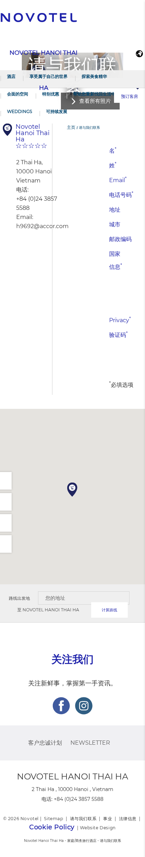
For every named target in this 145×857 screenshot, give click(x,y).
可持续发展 (56, 111)
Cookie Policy (52, 827)
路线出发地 (19, 598)
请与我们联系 (83, 818)
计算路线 (109, 609)
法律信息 (128, 818)
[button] (72, 489)
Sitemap (53, 818)
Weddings (19, 111)
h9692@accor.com (42, 226)
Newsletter (90, 742)
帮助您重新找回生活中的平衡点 (102, 94)
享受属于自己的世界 (49, 76)
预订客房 (129, 96)
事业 (107, 818)
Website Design (97, 827)
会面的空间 (17, 94)
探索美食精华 (94, 76)
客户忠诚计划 (45, 742)
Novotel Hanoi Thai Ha (51, 609)
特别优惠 (50, 94)
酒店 (11, 76)
